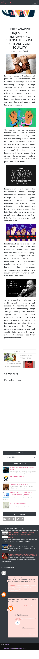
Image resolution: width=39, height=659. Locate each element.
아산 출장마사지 (12, 605)
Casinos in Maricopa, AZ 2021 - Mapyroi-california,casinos (22, 600)
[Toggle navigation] (34, 3)
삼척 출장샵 (27, 605)
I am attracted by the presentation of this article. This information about (28, 628)
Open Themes (20, 648)
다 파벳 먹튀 (17, 618)
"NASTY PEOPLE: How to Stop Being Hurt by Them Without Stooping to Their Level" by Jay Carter (13, 364)
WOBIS (19, 13)
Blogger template (8, 648)
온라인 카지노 (11, 585)
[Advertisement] (19, 439)
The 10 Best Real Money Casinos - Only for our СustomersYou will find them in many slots (25, 614)
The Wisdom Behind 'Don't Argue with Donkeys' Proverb (25, 357)
